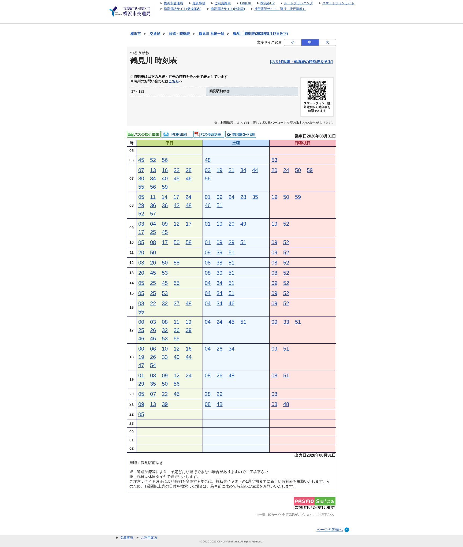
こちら (174, 81)
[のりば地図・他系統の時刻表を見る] (301, 61)
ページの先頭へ (329, 529)
